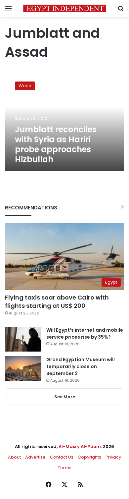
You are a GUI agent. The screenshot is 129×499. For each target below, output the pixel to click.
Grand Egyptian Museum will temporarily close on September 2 (80, 366)
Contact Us (61, 457)
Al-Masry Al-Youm (80, 446)
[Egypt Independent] (64, 8)
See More (64, 397)
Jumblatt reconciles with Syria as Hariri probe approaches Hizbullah (56, 144)
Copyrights (89, 457)
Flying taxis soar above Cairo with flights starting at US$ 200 (57, 301)
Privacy (113, 457)
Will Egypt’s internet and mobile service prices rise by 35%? (84, 333)
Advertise (35, 457)
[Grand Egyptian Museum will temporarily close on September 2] (23, 368)
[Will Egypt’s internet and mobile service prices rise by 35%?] (23, 339)
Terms (64, 468)
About (14, 457)
